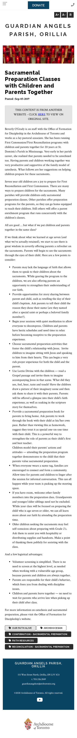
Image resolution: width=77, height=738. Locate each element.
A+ (57, 15)
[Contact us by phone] (72, 5)
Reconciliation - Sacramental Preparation (40, 647)
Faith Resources (22, 640)
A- (64, 15)
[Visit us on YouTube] (40, 700)
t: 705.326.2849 (38, 679)
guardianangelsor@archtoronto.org (38, 683)
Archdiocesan (52, 628)
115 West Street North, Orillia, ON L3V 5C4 (38, 674)
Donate (38, 5)
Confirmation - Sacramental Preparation (39, 634)
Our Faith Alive (21, 628)
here (41, 114)
